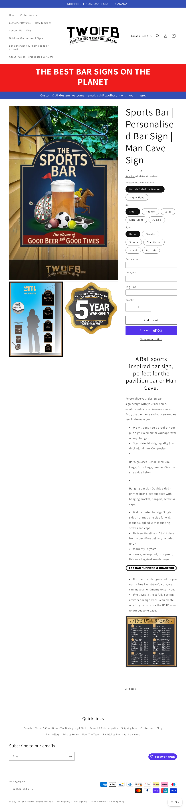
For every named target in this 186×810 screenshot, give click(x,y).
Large (168, 211)
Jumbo (156, 219)
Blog (159, 728)
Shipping (130, 176)
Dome (133, 234)
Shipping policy (116, 801)
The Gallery (52, 734)
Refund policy (63, 801)
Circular (150, 234)
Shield (133, 250)
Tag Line (131, 287)
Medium (150, 211)
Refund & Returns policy (104, 728)
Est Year (131, 273)
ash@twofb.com (156, 584)
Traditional (154, 242)
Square (133, 242)
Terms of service (98, 801)
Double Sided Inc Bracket (145, 189)
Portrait (151, 250)
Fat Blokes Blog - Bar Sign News (121, 734)
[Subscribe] (70, 756)
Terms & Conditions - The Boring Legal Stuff (60, 728)
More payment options (151, 339)
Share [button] (132, 688)
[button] (28, 15)
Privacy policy (80, 801)
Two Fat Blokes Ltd (26, 801)
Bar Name (132, 259)
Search (28, 728)
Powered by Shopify (44, 801)
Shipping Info (129, 728)
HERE (165, 605)
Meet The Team (91, 734)
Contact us (146, 728)
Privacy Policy (71, 734)
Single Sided (137, 197)
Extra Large (136, 219)
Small (132, 211)
